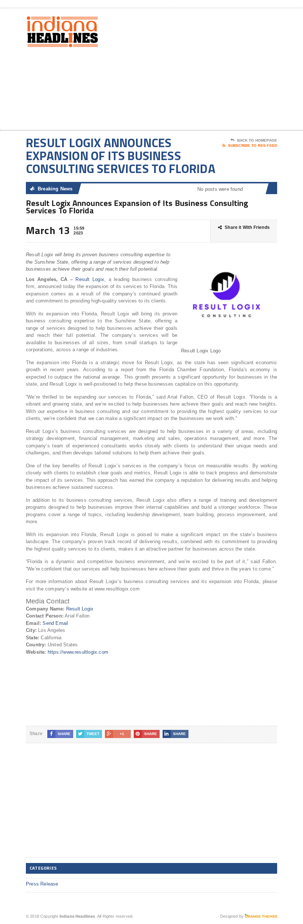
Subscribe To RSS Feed (252, 145)
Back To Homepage (257, 140)
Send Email (55, 623)
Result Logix (89, 279)
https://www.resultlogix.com (78, 652)
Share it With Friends (247, 227)
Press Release (42, 884)
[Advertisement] (229, 70)
